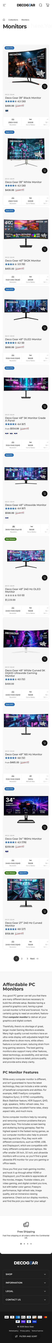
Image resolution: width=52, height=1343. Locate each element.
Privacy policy (25, 1331)
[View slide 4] (31, 1244)
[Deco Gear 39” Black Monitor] (26, 68)
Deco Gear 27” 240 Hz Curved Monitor (23, 924)
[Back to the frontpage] (4, 20)
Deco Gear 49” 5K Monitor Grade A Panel (25, 419)
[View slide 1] (21, 1244)
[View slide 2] (24, 1244)
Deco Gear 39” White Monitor (23, 182)
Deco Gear (9, 94)
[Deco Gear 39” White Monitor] (26, 152)
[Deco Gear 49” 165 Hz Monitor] (26, 724)
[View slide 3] (27, 1244)
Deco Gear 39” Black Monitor (23, 97)
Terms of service (37, 1331)
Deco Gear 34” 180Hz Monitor (23, 838)
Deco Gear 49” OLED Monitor (23, 339)
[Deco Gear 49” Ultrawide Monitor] (26, 475)
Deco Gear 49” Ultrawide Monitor (25, 505)
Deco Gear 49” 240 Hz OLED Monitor (23, 590)
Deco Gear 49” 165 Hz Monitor (23, 754)
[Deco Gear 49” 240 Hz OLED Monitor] (26, 559)
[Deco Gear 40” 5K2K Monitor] (26, 230)
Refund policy (13, 1331)
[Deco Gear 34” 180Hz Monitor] (26, 809)
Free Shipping (26, 1231)
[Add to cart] (44, 86)
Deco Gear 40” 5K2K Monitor (23, 260)
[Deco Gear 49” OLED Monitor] (26, 309)
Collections (13, 20)
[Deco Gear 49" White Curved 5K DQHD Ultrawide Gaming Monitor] (26, 640)
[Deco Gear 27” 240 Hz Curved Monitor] (26, 893)
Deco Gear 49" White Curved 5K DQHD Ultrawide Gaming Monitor (25, 673)
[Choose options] (44, 406)
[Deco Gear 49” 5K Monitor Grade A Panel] (26, 388)
